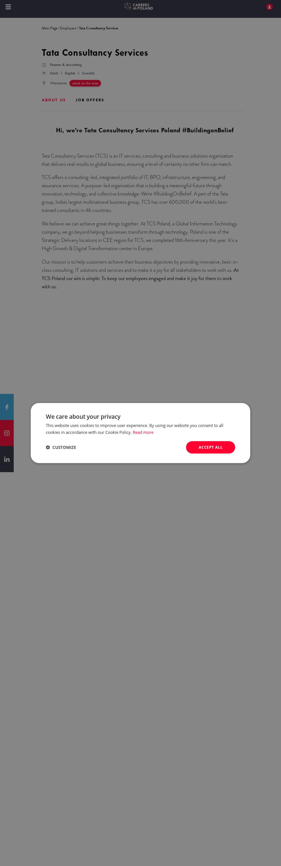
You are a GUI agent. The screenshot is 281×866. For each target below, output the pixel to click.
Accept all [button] (211, 447)
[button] (61, 447)
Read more (143, 432)
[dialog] (140, 433)
